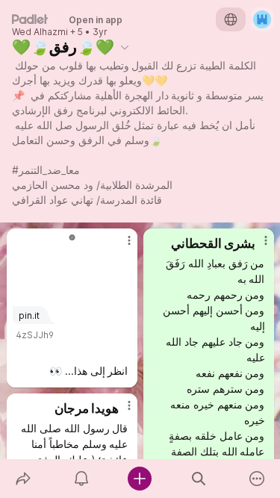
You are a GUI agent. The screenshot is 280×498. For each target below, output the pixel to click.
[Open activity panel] (81, 479)
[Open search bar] (198, 478)
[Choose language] (231, 19)
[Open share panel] (23, 479)
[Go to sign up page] (262, 19)
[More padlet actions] (257, 479)
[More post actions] (119, 246)
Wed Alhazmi (40, 32)
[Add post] (139, 479)
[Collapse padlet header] (124, 47)
